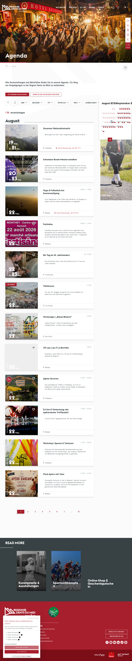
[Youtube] (114, 642)
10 (123, 113)
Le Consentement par (21, 656)
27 (108, 126)
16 (121, 117)
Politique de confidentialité (10, 644)
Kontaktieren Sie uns (116, 636)
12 (126, 113)
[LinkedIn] (118, 642)
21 (117, 122)
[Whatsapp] (125, 642)
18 (125, 117)
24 (102, 126)
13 (128, 113)
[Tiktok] (122, 642)
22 (111, 122)
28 (110, 126)
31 (102, 131)
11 (125, 113)
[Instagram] (110, 642)
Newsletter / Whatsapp (116, 631)
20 (128, 117)
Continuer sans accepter (33, 617)
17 (123, 117)
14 (117, 117)
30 (113, 126)
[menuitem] (60, 9)
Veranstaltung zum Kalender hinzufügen (46, 94)
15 (119, 117)
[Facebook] (107, 642)
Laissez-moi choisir (21, 647)
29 (111, 126)
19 (126, 117)
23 (113, 122)
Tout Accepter (21, 651)
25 (104, 126)
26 (106, 126)
